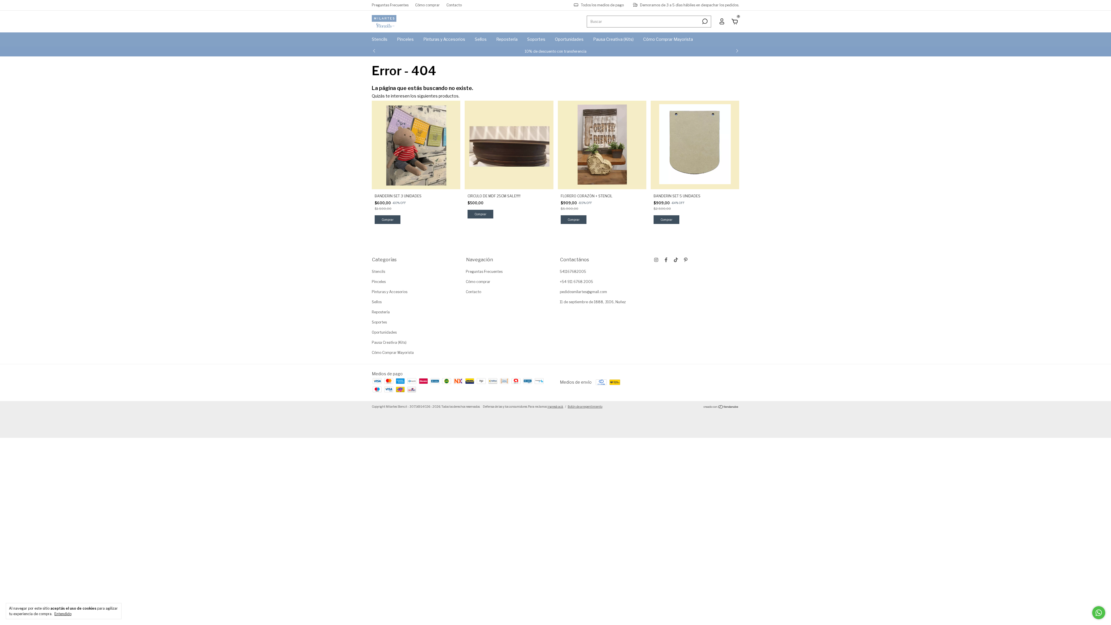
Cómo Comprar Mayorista (668, 39)
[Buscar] (704, 21)
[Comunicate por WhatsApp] (1098, 612)
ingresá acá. (555, 406)
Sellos (481, 39)
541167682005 (573, 271)
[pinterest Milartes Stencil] (685, 260)
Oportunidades (569, 39)
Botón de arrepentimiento (585, 406)
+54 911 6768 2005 (576, 282)
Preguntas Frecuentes (390, 5)
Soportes (536, 39)
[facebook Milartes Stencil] (666, 260)
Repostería (507, 39)
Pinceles (405, 39)
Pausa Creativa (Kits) (613, 39)
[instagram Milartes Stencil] (656, 260)
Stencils (379, 39)
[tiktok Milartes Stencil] (676, 260)
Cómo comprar (427, 5)
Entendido (62, 614)
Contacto (454, 5)
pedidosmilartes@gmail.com (583, 292)
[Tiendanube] (721, 407)
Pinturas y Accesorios (444, 39)
